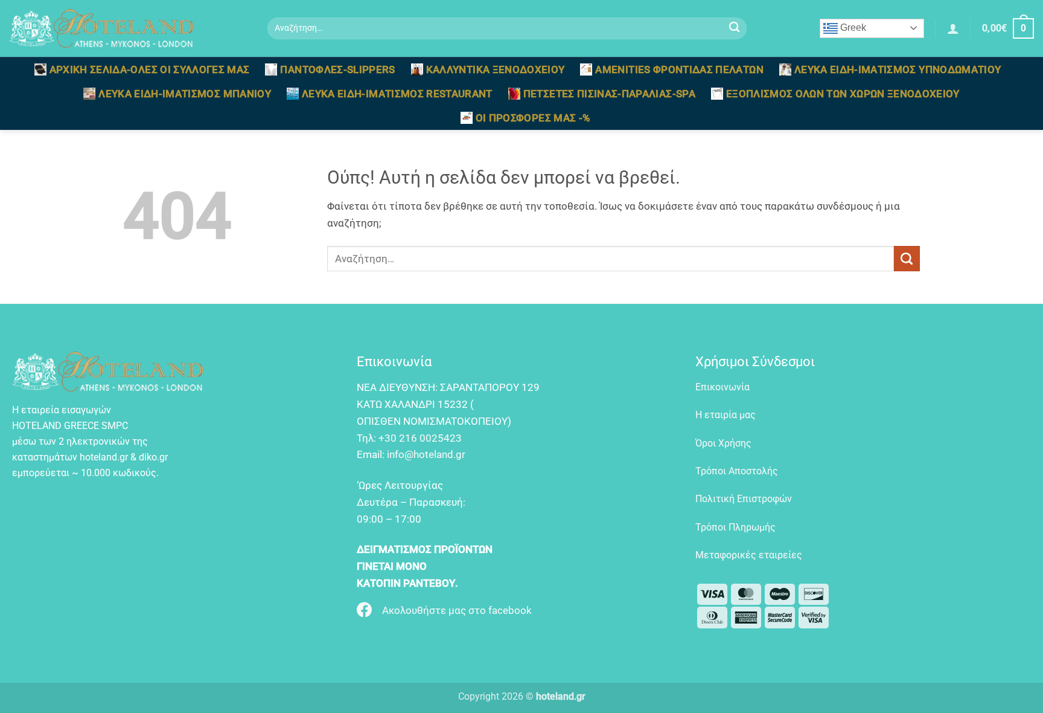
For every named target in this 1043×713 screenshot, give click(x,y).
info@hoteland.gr (426, 454)
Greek (852, 27)
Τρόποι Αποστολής (736, 471)
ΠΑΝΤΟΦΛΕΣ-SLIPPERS (337, 69)
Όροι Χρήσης (723, 443)
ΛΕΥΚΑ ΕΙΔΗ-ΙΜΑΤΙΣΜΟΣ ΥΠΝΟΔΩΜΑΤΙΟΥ (897, 69)
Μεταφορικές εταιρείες (748, 555)
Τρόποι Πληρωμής (735, 527)
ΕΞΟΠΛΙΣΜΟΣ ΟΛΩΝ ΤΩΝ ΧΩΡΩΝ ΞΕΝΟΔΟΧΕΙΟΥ (843, 94)
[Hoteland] (129, 28)
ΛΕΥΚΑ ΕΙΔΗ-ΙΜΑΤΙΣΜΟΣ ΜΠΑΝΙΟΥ (184, 94)
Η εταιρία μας (725, 415)
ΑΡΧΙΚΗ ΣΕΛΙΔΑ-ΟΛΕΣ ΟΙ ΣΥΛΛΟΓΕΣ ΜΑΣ (149, 69)
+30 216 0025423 (420, 438)
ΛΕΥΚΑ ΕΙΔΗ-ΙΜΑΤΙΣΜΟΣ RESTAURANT (397, 94)
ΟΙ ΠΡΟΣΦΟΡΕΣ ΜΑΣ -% (533, 118)
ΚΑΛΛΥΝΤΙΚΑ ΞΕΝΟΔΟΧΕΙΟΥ (495, 69)
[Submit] (734, 29)
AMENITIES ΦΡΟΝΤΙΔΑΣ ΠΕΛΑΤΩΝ (679, 69)
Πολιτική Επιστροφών (743, 499)
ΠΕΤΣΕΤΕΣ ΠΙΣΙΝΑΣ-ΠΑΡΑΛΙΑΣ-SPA (609, 94)
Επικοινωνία (722, 387)
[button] (953, 28)
